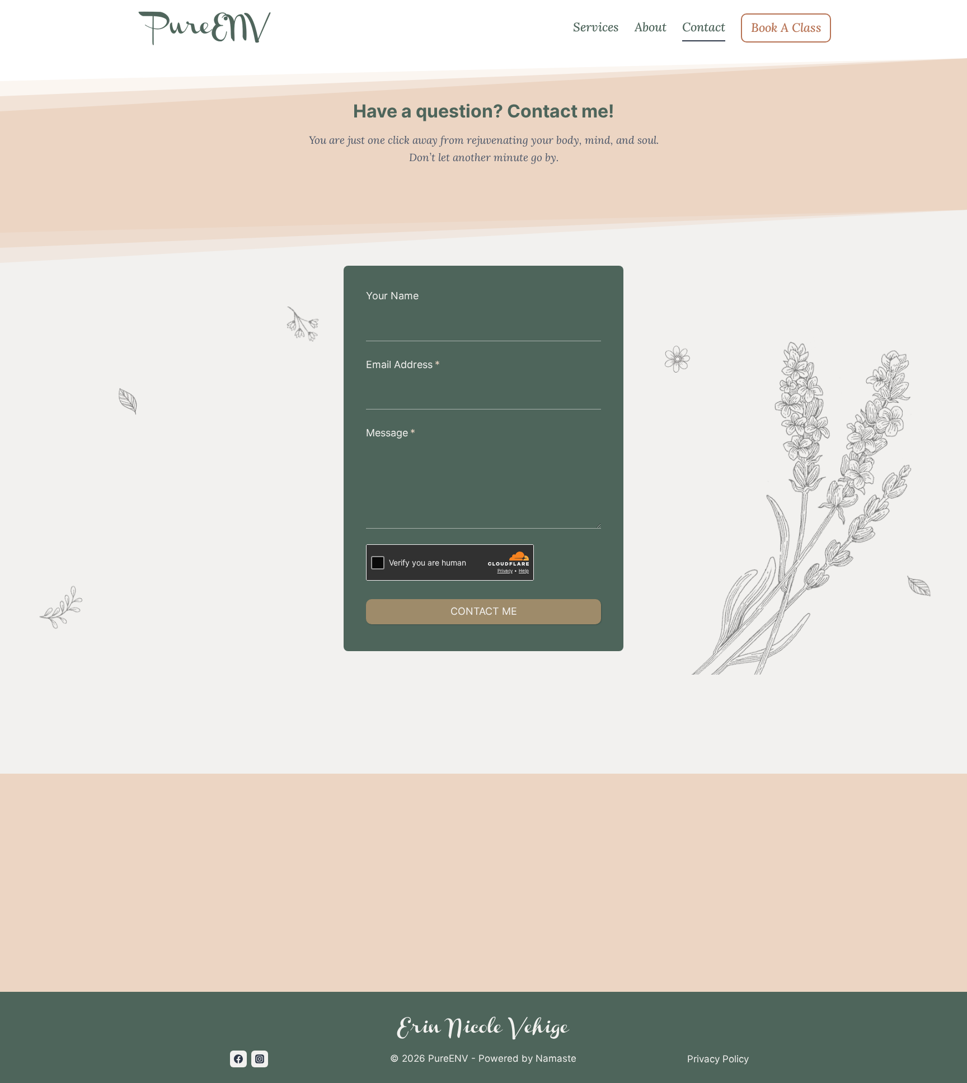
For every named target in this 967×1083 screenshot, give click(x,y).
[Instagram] (259, 1059)
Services (596, 27)
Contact (703, 27)
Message (390, 433)
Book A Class (786, 27)
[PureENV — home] (206, 28)
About (650, 27)
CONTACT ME (483, 611)
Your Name (392, 296)
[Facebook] (238, 1059)
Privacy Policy (718, 1059)
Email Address (403, 364)
